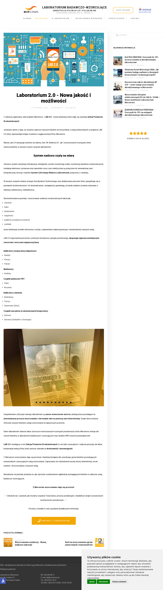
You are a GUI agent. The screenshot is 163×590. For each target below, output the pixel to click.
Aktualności (41, 18)
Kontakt (135, 18)
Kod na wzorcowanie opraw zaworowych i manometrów (78, 543)
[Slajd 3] (44, 402)
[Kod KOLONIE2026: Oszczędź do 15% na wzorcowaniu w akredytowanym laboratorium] (117, 61)
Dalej (90, 540)
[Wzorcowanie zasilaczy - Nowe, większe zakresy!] (8, 542)
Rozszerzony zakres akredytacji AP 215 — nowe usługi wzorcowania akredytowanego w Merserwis (141, 85)
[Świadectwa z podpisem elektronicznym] (145, 10)
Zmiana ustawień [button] (119, 582)
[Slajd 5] (52, 402)
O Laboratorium (60, 18)
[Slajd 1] (36, 402)
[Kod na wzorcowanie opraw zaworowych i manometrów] (99, 542)
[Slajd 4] (48, 402)
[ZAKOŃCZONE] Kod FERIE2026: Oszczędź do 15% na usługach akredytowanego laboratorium (139, 112)
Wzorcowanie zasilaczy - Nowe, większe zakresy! (31, 543)
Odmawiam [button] (103, 582)
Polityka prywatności (8, 569)
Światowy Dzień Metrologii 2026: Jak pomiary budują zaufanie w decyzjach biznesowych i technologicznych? (142, 72)
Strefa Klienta (116, 18)
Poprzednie (19, 540)
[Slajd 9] (67, 402)
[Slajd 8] (63, 402)
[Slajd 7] (59, 402)
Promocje (140, 65)
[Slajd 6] (56, 402)
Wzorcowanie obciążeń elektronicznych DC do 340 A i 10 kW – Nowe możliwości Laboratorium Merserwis (142, 99)
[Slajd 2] (40, 402)
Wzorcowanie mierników (89, 18)
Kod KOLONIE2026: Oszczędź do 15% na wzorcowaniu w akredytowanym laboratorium (141, 60)
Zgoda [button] (91, 582)
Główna (27, 18)
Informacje (57, 108)
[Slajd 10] (71, 402)
